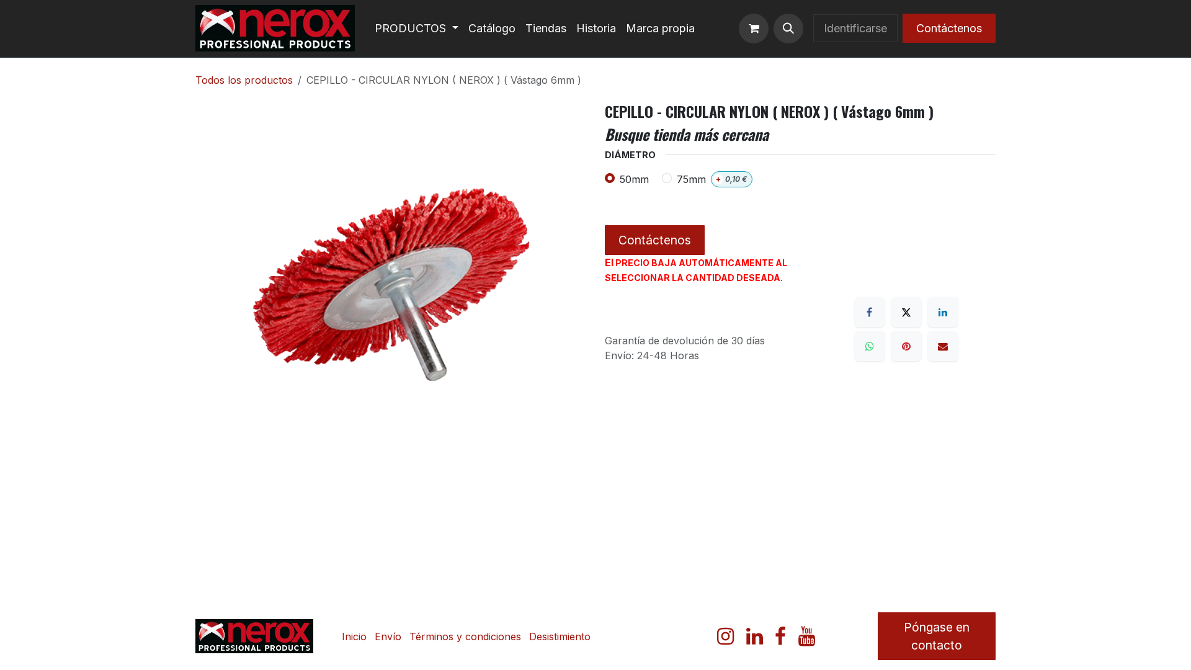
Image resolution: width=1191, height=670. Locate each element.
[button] (788, 28)
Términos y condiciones (465, 636)
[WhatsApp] (870, 346)
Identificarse (855, 28)
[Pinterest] (906, 346)
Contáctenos (949, 28)
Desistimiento (560, 636)
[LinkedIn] (943, 312)
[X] (906, 312)
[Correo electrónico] (943, 346)
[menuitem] (416, 28)
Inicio (354, 636)
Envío (388, 636)
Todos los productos (244, 80)
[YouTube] (807, 636)
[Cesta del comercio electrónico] (754, 28)
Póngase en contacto (937, 636)
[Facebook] (870, 312)
